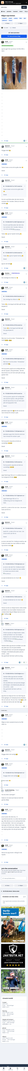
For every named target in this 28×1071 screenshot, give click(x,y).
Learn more (3, 2)
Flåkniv (4, 1036)
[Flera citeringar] (2, 141)
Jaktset (4, 1028)
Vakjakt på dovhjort (7, 1019)
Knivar (14, 27)
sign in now (10, 872)
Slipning (4, 1011)
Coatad (4, 1002)
